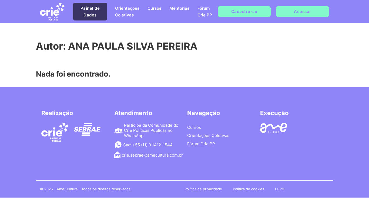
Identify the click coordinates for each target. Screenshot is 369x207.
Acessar (302, 11)
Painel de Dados (90, 12)
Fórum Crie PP (204, 12)
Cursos (154, 8)
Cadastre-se (244, 11)
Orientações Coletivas (127, 12)
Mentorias (179, 8)
